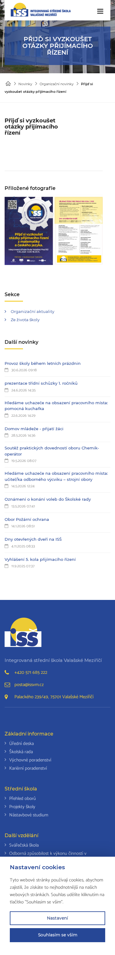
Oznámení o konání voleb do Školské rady (48, 499)
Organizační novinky (57, 84)
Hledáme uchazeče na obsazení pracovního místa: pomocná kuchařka (56, 405)
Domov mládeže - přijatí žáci (34, 428)
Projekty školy (22, 807)
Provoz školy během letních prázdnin (43, 363)
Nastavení (57, 918)
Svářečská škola (24, 845)
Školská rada (21, 752)
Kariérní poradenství (28, 768)
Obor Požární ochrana (27, 519)
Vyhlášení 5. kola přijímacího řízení (40, 559)
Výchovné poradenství (30, 760)
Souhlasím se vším (57, 934)
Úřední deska (21, 743)
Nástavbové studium (28, 815)
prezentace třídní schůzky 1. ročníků (41, 383)
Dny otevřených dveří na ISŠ (33, 539)
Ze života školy (25, 319)
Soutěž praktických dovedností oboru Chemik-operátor (52, 450)
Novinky (25, 84)
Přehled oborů (22, 798)
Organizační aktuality (32, 311)
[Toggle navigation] (100, 11)
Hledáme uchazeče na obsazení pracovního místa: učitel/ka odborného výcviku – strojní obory (56, 476)
